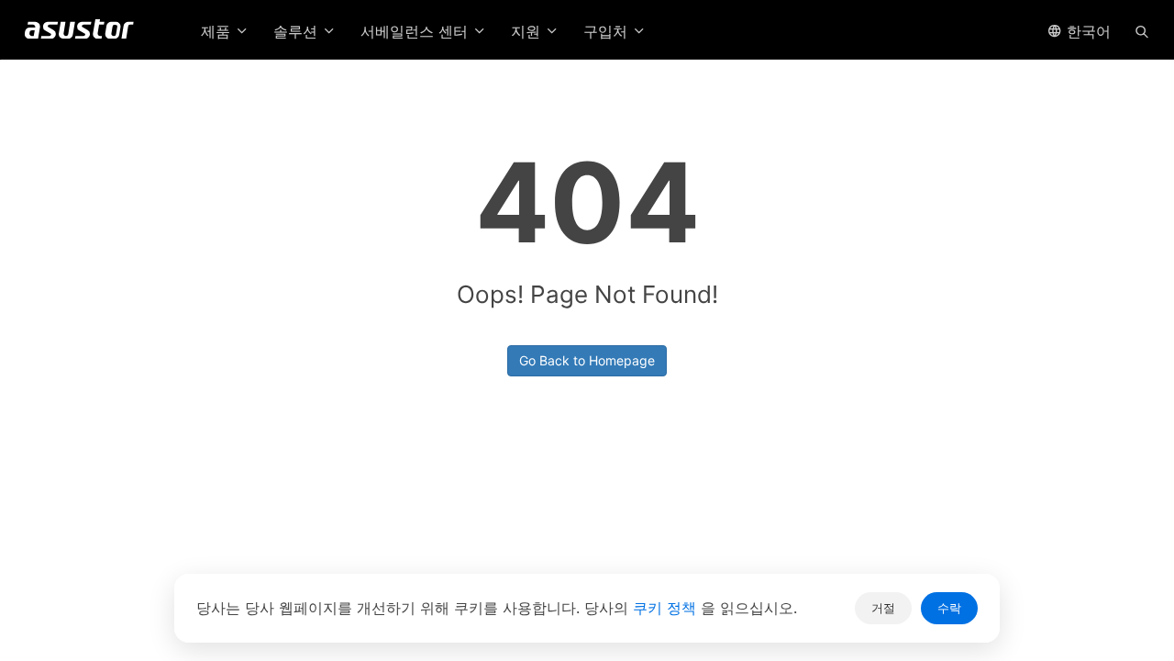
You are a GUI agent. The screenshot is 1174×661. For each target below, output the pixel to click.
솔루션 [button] (297, 31)
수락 (949, 607)
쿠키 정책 (667, 608)
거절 (883, 607)
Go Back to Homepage (587, 360)
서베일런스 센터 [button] (416, 31)
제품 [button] (218, 31)
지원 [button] (528, 31)
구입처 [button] (607, 31)
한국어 (1086, 31)
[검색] (1142, 30)
